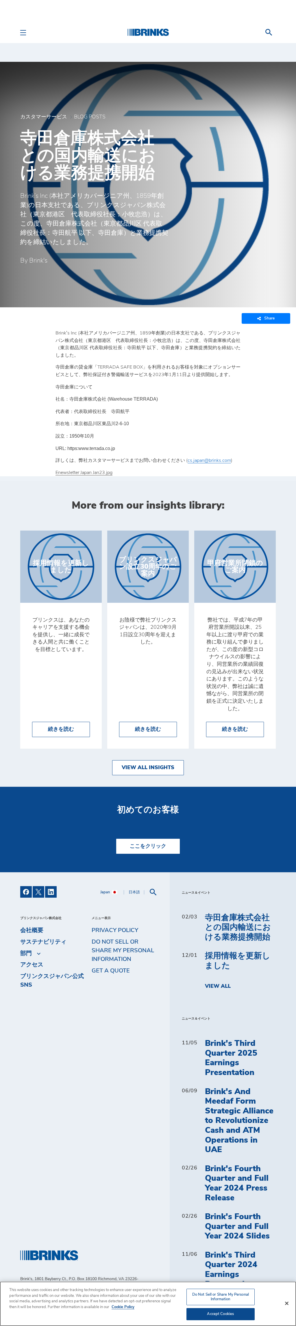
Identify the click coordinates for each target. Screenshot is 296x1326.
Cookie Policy (123, 1307)
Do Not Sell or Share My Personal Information (220, 1297)
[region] (148, 1304)
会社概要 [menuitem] (31, 930)
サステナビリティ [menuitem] (43, 942)
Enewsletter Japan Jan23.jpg (84, 472)
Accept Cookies (220, 1314)
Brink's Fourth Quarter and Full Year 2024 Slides (237, 1226)
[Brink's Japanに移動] (148, 32)
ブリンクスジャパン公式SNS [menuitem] (52, 980)
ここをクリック (148, 846)
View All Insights (148, 767)
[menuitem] (269, 32)
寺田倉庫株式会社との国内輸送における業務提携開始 (238, 927)
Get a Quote (111, 971)
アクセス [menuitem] (31, 965)
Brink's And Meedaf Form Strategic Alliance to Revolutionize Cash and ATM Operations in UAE (239, 1121)
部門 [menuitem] (26, 953)
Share (269, 318)
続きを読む (69, 729)
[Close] (286, 1303)
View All (218, 986)
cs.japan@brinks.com (209, 460)
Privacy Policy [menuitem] (115, 930)
